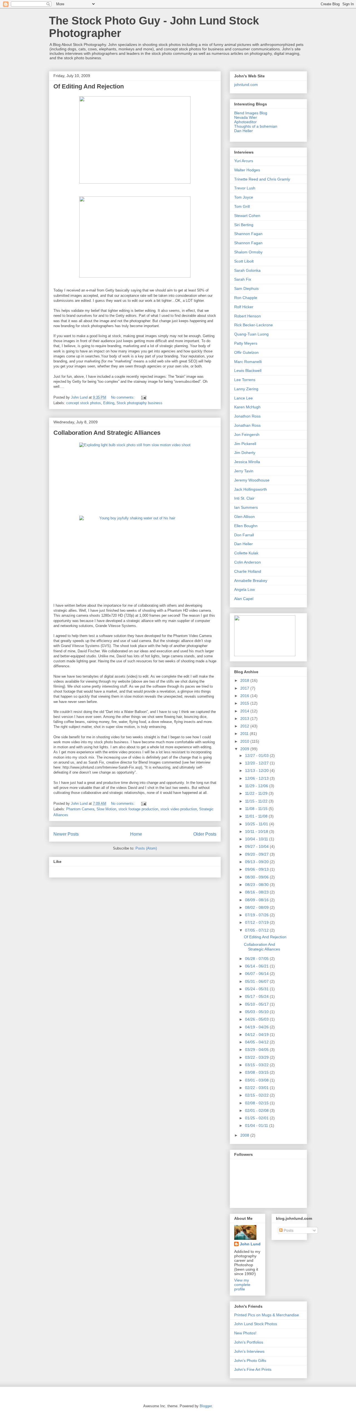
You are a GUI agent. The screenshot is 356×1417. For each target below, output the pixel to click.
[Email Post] (143, 397)
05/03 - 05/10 (257, 1011)
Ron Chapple (245, 297)
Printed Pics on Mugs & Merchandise (266, 1315)
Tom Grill (242, 206)
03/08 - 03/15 (257, 1072)
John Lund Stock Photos (255, 1324)
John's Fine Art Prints (252, 1369)
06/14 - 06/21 (257, 966)
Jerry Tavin (243, 471)
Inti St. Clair (244, 498)
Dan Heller (243, 131)
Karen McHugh (247, 407)
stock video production (178, 809)
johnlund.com (246, 84)
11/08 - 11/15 (257, 808)
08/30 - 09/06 (257, 877)
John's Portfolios (248, 1342)
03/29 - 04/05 (257, 1049)
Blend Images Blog (250, 113)
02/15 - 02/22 (257, 1095)
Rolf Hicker (243, 307)
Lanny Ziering (246, 389)
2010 (245, 741)
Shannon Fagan (248, 233)
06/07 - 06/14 (257, 973)
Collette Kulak (246, 553)
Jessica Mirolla (247, 462)
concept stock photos (83, 403)
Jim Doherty (244, 452)
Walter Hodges (247, 170)
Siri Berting (243, 225)
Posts (288, 1230)
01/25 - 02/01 (257, 1118)
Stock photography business (139, 403)
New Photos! (245, 1333)
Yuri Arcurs (243, 161)
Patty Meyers (245, 343)
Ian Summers (246, 507)
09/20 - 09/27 (257, 854)
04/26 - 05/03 (257, 1019)
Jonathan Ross (247, 425)
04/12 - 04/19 (257, 1034)
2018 (245, 680)
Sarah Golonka (247, 270)
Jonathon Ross (247, 416)
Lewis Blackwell (247, 370)
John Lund (250, 1244)
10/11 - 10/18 (257, 831)
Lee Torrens (244, 379)
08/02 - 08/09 (257, 907)
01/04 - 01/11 (257, 1125)
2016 (245, 695)
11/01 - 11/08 (257, 816)
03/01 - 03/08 (257, 1080)
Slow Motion (106, 809)
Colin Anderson (247, 562)
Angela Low (244, 589)
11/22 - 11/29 (257, 793)
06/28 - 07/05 (257, 958)
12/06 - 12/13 (257, 778)
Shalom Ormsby (248, 252)
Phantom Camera (80, 809)
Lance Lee (243, 398)
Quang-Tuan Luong (251, 334)
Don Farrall (244, 535)
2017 (245, 688)
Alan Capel (243, 598)
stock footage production (138, 809)
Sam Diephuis (246, 288)
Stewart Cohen (247, 215)
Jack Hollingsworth (250, 489)
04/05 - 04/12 (257, 1042)
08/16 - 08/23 (257, 892)
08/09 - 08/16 (257, 900)
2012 (245, 726)
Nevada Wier (245, 117)
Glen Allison (244, 516)
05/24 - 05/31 (257, 989)
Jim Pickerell (245, 443)
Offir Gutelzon (246, 352)
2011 (245, 733)
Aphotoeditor (245, 122)
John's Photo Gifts (250, 1360)
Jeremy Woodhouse (252, 480)
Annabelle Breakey (250, 580)
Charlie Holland (247, 571)
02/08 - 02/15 (257, 1103)
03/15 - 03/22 (257, 1065)
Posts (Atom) (146, 848)
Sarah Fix (242, 279)
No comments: (123, 397)
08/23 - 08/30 (257, 884)
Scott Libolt (244, 261)
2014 (245, 711)
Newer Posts (66, 834)
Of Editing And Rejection (88, 86)
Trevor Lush (244, 188)
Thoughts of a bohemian (255, 126)
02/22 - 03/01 (257, 1087)
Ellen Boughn (246, 526)
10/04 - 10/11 (257, 839)
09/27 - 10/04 (257, 846)
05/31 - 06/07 (257, 981)
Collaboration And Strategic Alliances (106, 432)
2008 (245, 1135)
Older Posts (204, 834)
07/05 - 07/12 (257, 930)
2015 (245, 703)
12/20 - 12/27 (257, 763)
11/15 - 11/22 (257, 801)
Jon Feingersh (246, 434)
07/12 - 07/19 (257, 922)
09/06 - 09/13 (257, 869)
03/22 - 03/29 (257, 1057)
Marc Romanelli (248, 361)
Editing (108, 403)
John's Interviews (249, 1351)
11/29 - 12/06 (257, 786)
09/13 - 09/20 (257, 862)
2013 (245, 718)
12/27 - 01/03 (257, 755)
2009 (245, 749)
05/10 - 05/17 (257, 1004)
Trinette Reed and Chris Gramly (262, 179)
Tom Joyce (243, 197)
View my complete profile (242, 1284)
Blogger (206, 1406)
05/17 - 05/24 (257, 996)
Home (136, 834)
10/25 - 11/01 (257, 824)
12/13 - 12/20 (257, 770)
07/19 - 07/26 (257, 915)
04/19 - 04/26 (257, 1027)
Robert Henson (247, 316)
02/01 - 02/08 (257, 1110)
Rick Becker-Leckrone (253, 325)
